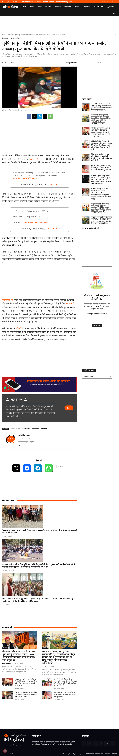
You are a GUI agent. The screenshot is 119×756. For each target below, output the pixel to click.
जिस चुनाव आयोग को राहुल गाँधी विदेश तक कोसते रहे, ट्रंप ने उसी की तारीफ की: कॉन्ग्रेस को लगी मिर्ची (26, 694)
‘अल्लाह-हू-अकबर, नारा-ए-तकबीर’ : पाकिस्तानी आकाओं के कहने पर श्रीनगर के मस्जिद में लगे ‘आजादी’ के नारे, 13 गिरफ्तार (39, 531)
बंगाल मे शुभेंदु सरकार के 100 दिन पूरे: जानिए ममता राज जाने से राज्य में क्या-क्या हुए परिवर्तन (65, 694)
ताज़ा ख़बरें (86, 99)
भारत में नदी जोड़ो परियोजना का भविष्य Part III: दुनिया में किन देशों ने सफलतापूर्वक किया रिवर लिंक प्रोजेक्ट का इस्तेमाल (101, 220)
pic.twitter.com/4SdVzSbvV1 (25, 178)
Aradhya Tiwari (7, 663)
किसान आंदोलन (35, 429)
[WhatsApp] (112, 1)
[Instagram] (104, 1)
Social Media (26, 429)
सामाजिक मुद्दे (45, 647)
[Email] (45, 116)
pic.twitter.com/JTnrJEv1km (36, 222)
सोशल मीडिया (44, 429)
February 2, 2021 (54, 228)
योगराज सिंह (71, 303)
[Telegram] (39, 116)
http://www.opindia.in (25, 439)
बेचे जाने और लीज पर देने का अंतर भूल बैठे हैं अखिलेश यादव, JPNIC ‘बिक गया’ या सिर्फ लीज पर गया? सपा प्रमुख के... (19, 656)
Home (4, 35)
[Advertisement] (44, 710)
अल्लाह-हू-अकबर (35, 158)
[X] (110, 1)
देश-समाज (5, 38)
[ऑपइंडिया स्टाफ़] (10, 440)
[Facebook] (102, 1)
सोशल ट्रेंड (10, 35)
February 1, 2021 (57, 184)
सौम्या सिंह (44, 666)
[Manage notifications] (5, 751)
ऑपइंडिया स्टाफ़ (71, 63)
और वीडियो (20, 328)
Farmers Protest (15, 429)
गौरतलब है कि (7, 300)
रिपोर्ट (12, 38)
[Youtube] (115, 1)
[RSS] (107, 1)
